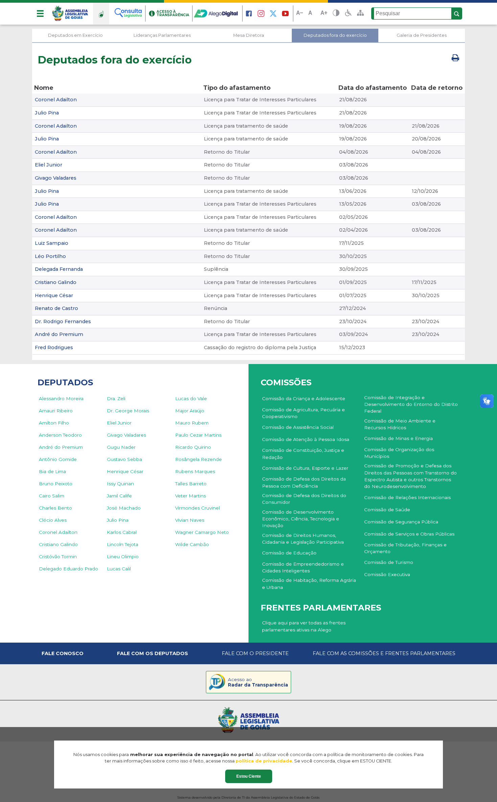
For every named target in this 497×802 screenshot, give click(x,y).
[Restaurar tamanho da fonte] (311, 13)
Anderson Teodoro (60, 435)
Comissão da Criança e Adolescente (303, 398)
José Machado (124, 508)
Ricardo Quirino (193, 447)
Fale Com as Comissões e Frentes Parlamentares (384, 653)
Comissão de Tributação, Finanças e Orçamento (405, 548)
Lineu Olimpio (123, 556)
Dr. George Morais (128, 410)
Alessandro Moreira (61, 398)
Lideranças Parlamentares (162, 35)
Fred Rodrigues (54, 347)
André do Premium (59, 334)
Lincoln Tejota (122, 544)
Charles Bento (55, 508)
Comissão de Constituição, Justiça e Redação (303, 453)
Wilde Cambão (192, 544)
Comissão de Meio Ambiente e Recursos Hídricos (399, 424)
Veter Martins (190, 495)
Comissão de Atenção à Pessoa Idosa (305, 439)
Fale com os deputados (152, 653)
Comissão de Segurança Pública (401, 521)
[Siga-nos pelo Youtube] (285, 13)
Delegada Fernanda (59, 269)
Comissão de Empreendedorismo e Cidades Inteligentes (303, 567)
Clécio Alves (53, 520)
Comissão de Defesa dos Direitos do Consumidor (304, 499)
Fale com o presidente (255, 653)
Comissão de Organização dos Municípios (399, 453)
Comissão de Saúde (387, 509)
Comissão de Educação (289, 552)
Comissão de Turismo (388, 562)
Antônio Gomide (58, 459)
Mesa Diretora (248, 35)
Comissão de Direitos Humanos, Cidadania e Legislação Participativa (303, 539)
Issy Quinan (120, 483)
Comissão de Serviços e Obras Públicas (409, 534)
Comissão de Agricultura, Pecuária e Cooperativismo (303, 413)
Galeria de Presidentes (422, 35)
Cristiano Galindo (55, 282)
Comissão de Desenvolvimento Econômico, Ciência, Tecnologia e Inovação (300, 518)
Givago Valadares (55, 178)
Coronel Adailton (56, 100)
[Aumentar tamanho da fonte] (324, 13)
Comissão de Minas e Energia (398, 438)
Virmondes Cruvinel (197, 508)
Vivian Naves (189, 520)
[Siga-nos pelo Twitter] (273, 13)
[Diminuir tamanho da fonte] (299, 13)
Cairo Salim (51, 495)
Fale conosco (63, 653)
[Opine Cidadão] (101, 13)
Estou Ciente (248, 776)
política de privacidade (264, 761)
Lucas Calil (119, 568)
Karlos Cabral (122, 532)
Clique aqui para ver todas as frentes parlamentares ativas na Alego (304, 626)
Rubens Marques (195, 471)
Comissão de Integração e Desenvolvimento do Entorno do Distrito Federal (411, 404)
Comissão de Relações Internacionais (407, 497)
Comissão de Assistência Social (298, 427)
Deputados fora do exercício (335, 35)
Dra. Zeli (116, 398)
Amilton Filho (54, 422)
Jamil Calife (119, 495)
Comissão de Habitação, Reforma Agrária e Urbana (309, 583)
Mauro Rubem (192, 422)
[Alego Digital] (217, 13)
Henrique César (54, 295)
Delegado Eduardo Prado (68, 568)
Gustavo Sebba (124, 459)
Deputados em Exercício (75, 35)
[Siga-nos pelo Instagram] (261, 13)
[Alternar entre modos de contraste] (336, 13)
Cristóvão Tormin (58, 556)
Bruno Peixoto (55, 483)
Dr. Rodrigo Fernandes (63, 321)
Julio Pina (47, 113)
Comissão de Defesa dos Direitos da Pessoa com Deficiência (304, 482)
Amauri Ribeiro (56, 410)
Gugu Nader (121, 447)
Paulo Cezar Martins (198, 435)
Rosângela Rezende (198, 459)
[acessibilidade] (348, 13)
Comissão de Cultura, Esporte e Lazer (305, 468)
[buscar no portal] (456, 14)
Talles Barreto (191, 483)
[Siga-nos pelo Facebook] (249, 13)
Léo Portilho (50, 256)
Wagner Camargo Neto (202, 532)
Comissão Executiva (387, 574)
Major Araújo (189, 410)
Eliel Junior (48, 165)
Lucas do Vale (191, 398)
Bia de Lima (52, 471)
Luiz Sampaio (51, 243)
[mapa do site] (360, 13)
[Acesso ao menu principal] (40, 13)
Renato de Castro (56, 308)
